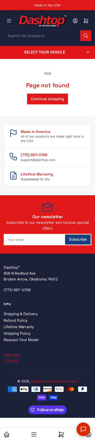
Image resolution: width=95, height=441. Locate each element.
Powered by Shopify (62, 381)
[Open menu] (9, 20)
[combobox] (47, 35)
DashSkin (12, 355)
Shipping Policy (17, 333)
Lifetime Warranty (19, 326)
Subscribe (78, 239)
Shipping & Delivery (21, 314)
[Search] (85, 36)
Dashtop (37, 381)
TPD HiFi (11, 360)
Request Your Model (21, 339)
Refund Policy (16, 320)
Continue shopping (47, 99)
